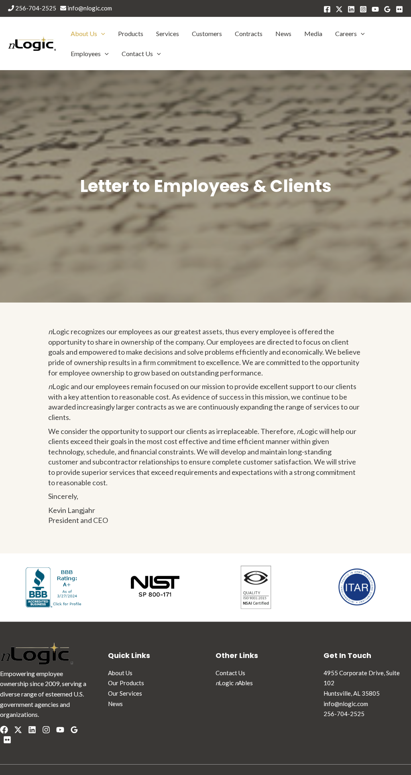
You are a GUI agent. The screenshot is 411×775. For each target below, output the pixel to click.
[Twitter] (339, 9)
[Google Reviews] (387, 9)
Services (167, 33)
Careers (346, 33)
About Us (84, 33)
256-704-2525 (35, 8)
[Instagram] (363, 9)
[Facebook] (327, 9)
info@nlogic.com (89, 8)
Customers (207, 33)
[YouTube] (375, 9)
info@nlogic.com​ (346, 703)
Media (313, 33)
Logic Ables (234, 682)
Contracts (248, 33)
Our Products (126, 682)
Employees (86, 53)
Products (130, 33)
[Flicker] (399, 9)
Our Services (125, 693)
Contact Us (137, 53)
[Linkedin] (351, 9)
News (283, 33)
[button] (101, 33)
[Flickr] (7, 740)
